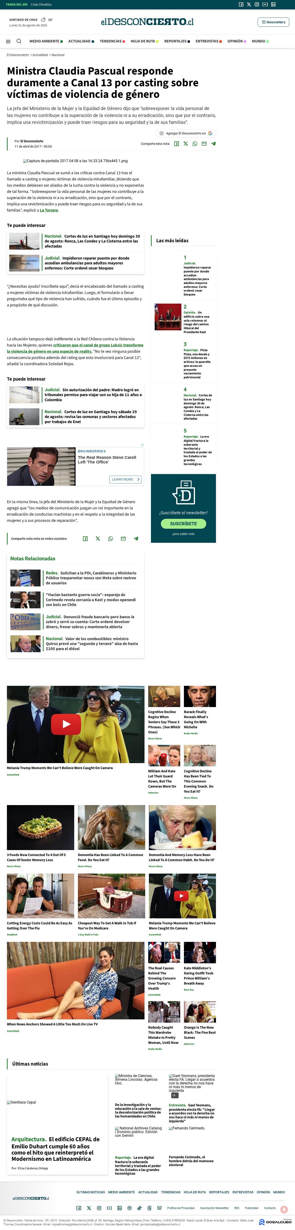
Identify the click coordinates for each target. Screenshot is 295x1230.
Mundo (258, 41)
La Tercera (49, 210)
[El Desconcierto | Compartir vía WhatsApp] (195, 143)
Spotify (129, 1208)
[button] (273, 22)
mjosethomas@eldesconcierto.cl (72, 1224)
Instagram (99, 1208)
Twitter (89, 1208)
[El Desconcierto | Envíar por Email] (204, 143)
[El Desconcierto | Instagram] (257, 4)
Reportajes (175, 41)
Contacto (270, 1208)
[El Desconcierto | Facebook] (241, 4)
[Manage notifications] (284, 1209)
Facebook (79, 1208)
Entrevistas (207, 41)
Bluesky (159, 1208)
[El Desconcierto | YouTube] (265, 4)
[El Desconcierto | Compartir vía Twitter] (186, 143)
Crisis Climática (41, 4)
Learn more (122, 479)
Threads (150, 1208)
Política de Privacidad (181, 1208)
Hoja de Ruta (143, 41)
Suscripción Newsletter (214, 1208)
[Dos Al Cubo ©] (275, 1224)
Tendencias (110, 41)
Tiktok (139, 1208)
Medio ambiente (44, 41)
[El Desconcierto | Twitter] (249, 4)
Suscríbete (183, 523)
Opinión (235, 41)
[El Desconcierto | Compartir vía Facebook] (176, 143)
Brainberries (92, 451)
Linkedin (120, 1208)
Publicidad (251, 1208)
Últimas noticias (91, 1192)
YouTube (109, 1208)
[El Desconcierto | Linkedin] (273, 4)
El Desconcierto (18, 55)
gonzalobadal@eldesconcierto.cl (160, 1224)
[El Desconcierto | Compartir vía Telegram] (213, 143)
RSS (236, 1208)
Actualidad (79, 41)
